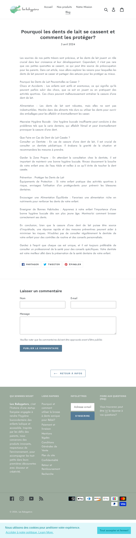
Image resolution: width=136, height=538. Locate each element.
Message (25, 314)
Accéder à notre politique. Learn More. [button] (29, 532)
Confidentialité (50, 460)
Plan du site (48, 455)
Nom (23, 298)
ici (106, 411)
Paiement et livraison (48, 427)
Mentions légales (47, 436)
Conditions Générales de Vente (49, 446)
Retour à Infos (70, 373)
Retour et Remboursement (51, 467)
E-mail (74, 298)
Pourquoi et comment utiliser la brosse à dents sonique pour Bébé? (51, 412)
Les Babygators (25, 511)
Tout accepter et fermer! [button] (114, 530)
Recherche (47, 474)
